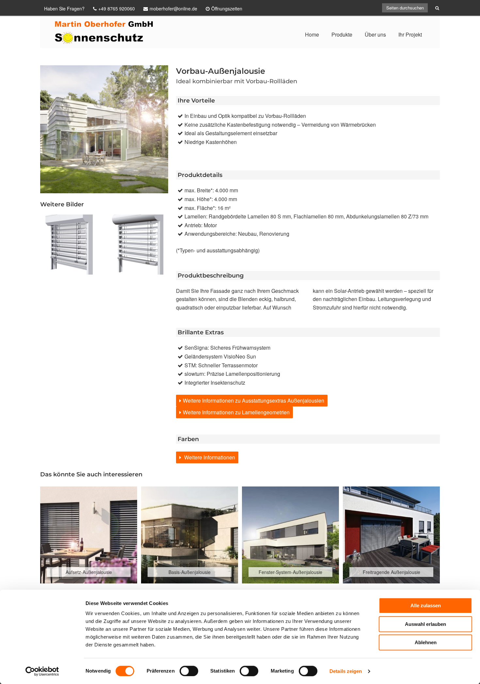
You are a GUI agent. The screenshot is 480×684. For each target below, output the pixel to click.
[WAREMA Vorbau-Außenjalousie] (70, 245)
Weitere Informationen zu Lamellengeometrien (236, 412)
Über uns (375, 34)
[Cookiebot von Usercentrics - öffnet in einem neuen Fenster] (42, 671)
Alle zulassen (425, 605)
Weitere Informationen (209, 457)
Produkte (341, 34)
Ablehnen (426, 642)
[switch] (189, 671)
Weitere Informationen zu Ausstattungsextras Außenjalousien (253, 400)
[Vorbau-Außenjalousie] (138, 245)
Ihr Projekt (410, 34)
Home (312, 34)
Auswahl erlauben (425, 624)
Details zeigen (345, 671)
